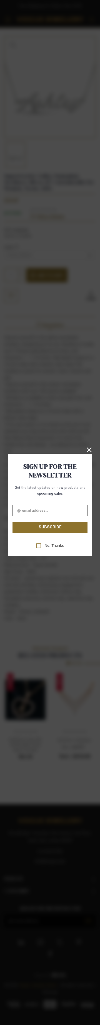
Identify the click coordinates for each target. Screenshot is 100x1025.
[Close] (89, 449)
